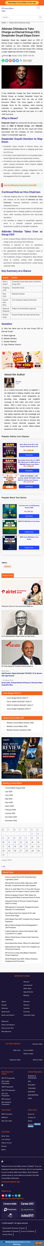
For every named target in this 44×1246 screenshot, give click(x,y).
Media (30, 1121)
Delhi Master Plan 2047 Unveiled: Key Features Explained (22, 920)
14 (27, 842)
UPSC (30, 1098)
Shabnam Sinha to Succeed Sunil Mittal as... (18, 606)
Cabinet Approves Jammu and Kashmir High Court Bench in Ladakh (21, 932)
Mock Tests (5, 1136)
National (26, 982)
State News (27, 988)
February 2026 (10, 810)
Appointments (28, 992)
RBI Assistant (6, 1099)
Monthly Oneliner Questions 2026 (19, 730)
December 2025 (11, 817)
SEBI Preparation (7, 1087)
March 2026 (9, 806)
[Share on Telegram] (6, 60)
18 (9, 846)
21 (27, 846)
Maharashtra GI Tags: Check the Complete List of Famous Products (22, 948)
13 (21, 842)
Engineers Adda (15, 1060)
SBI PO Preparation (8, 1078)
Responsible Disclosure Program (14, 1228)
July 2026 (8, 791)
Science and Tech (8, 1028)
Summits (26, 1008)
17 (3, 846)
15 (32, 842)
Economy (27, 1011)
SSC (29, 1081)
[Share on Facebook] (13, 60)
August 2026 (15, 788)
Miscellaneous (6, 1031)
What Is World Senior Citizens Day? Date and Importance (21, 938)
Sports (4, 1001)
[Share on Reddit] (10, 60)
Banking (26, 995)
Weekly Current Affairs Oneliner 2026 (20, 723)
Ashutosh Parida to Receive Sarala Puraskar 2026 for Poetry (21, 902)
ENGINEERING (33, 1095)
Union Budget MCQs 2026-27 (17, 698)
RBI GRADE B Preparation (6, 1103)
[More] (38, 7)
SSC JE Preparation (8, 1090)
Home (4, 23)
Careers (34, 1125)
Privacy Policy (7, 1234)
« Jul (3, 866)
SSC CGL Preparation (6, 1094)
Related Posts (8, 575)
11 (9, 842)
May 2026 (8, 799)
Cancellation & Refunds (11, 1231)
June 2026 (9, 795)
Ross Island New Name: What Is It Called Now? (22, 943)
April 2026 (9, 802)
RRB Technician (7, 1114)
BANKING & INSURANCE (32, 1077)
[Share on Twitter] (17, 60)
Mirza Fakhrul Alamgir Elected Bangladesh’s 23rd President (21, 926)
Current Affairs (28, 1050)
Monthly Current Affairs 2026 (17, 726)
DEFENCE (31, 1092)
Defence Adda (28, 1053)
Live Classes (6, 1139)
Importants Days (29, 1015)
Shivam (6, 56)
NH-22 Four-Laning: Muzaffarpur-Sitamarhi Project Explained (20, 954)
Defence (26, 1005)
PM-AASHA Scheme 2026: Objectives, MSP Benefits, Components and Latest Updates (21, 884)
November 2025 (11, 820)
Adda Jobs (16, 1050)
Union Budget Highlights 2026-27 (19, 709)
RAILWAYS (31, 1085)
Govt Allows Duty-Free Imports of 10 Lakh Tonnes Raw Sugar (20, 914)
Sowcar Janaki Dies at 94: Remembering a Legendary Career (20, 878)
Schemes (5, 1008)
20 (21, 846)
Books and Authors (8, 1015)
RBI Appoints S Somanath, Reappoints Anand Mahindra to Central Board (21, 908)
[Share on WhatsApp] (3, 60)
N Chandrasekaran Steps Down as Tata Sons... (19, 636)
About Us (31, 1114)
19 (15, 846)
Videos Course (7, 1143)
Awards (4, 1005)
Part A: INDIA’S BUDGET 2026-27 (19, 701)
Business (7, 566)
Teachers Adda (37, 1044)
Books (4, 1149)
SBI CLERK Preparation (6, 1082)
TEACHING (32, 1088)
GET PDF (38, 1243)
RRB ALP (5, 1117)
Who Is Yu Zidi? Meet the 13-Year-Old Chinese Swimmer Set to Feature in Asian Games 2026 (22, 890)
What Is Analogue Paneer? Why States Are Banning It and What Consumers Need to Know (22, 896)
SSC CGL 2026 (7, 1121)
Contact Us (32, 1117)
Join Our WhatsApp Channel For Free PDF (20, 185)
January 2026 (10, 813)
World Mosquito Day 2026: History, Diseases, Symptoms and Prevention (21, 960)
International (28, 985)
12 (15, 842)
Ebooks (4, 1146)
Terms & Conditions (27, 1231)
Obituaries (5, 1021)
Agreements (6, 1011)
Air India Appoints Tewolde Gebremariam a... (18, 666)
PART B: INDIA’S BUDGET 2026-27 (20, 705)
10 (3, 842)
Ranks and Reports (8, 1025)
